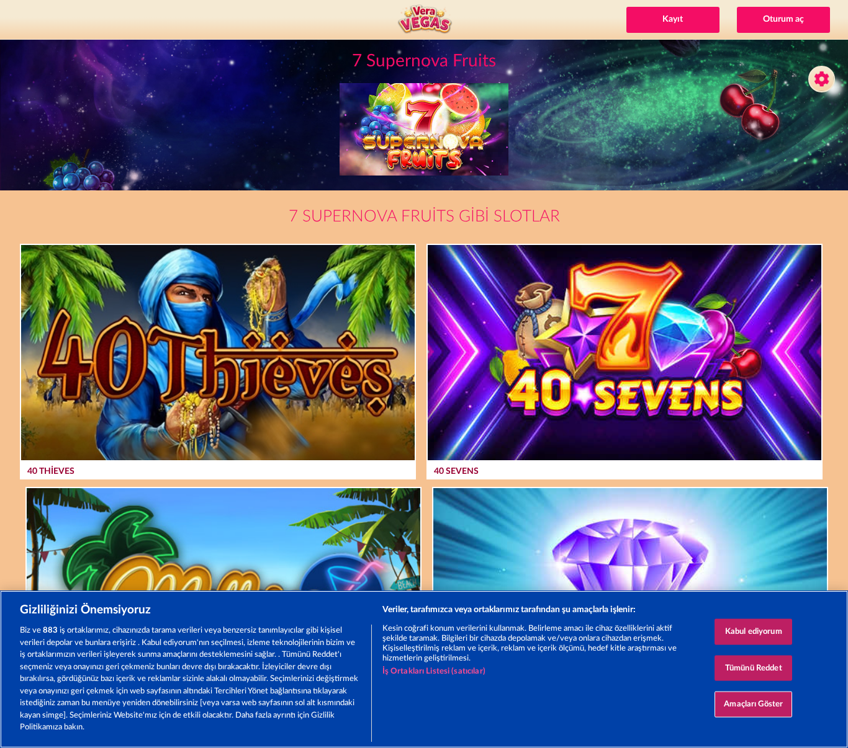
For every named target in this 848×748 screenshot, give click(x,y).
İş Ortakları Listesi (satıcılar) (433, 671)
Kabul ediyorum (753, 632)
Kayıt (672, 19)
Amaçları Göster (753, 704)
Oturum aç (783, 19)
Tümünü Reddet (753, 668)
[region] (424, 669)
